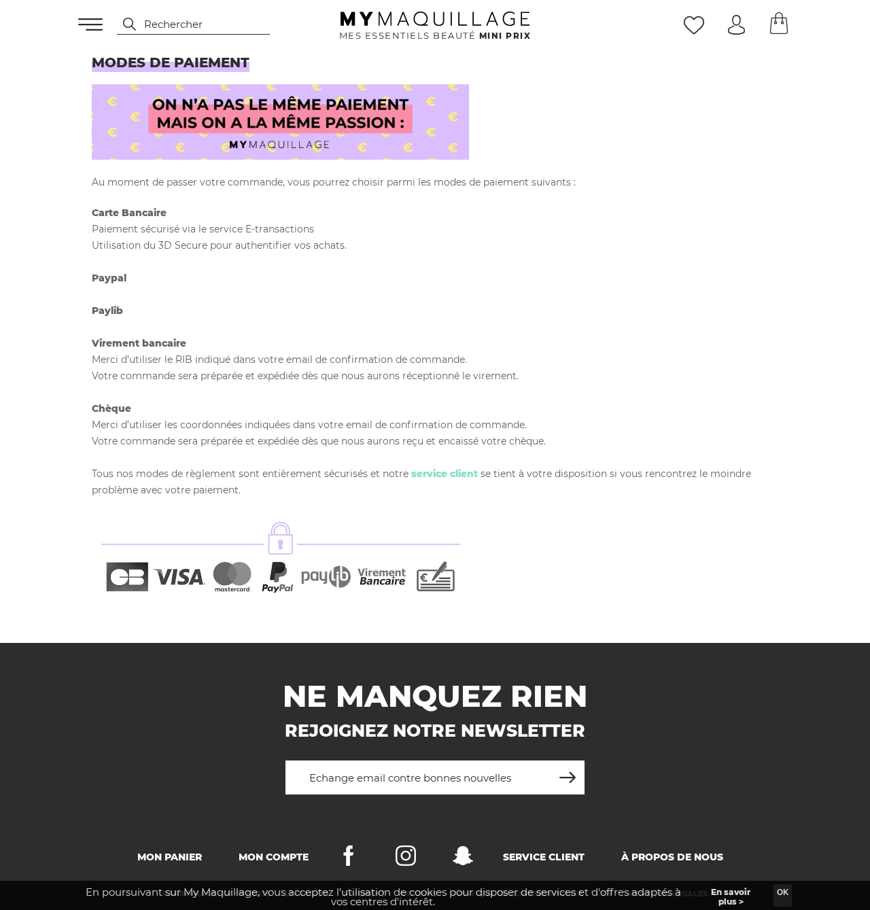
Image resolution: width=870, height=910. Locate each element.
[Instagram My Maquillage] (406, 858)
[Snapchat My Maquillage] (463, 858)
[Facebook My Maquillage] (349, 858)
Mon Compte (274, 857)
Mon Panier (169, 857)
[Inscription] (567, 772)
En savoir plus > (730, 897)
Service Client (544, 857)
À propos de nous (672, 857)
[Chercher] (123, 24)
